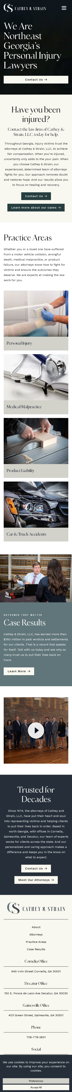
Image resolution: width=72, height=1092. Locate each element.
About (36, 927)
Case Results (36, 949)
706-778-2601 (36, 1037)
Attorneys (36, 934)
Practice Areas (36, 942)
